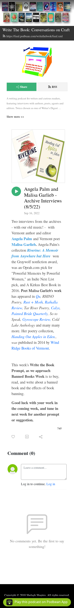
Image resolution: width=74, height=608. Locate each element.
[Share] (41, 436)
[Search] (61, 6)
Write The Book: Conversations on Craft (36, 30)
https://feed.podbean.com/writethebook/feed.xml (34, 36)
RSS (54, 87)
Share (23, 87)
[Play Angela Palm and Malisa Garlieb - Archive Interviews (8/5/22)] (16, 191)
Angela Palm (22, 238)
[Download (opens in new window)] (27, 437)
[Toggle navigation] (69, 6)
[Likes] (13, 437)
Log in (50, 484)
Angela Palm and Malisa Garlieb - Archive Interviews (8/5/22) (43, 198)
